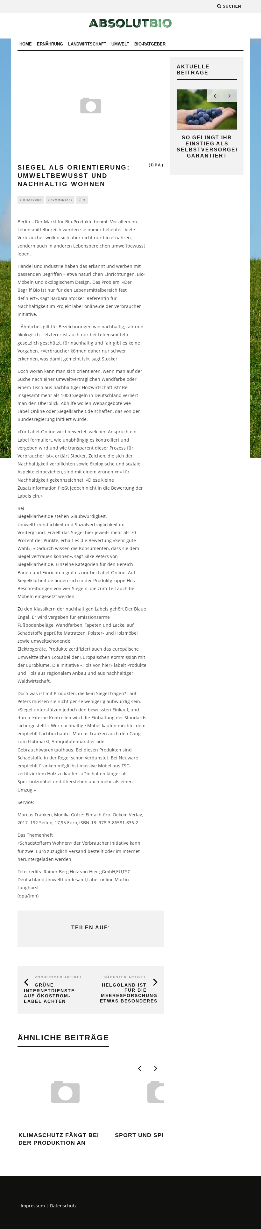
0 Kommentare (60, 199)
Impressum (33, 1206)
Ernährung (50, 44)
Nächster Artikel (125, 977)
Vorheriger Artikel (58, 977)
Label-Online (31, 411)
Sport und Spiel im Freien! (161, 1135)
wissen (62, 548)
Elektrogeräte (32, 649)
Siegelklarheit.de (35, 516)
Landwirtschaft (87, 44)
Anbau (79, 673)
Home (25, 44)
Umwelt (120, 44)
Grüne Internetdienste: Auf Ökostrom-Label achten (50, 993)
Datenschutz (63, 1206)
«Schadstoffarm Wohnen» (45, 843)
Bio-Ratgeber (150, 44)
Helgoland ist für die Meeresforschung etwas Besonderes (129, 992)
